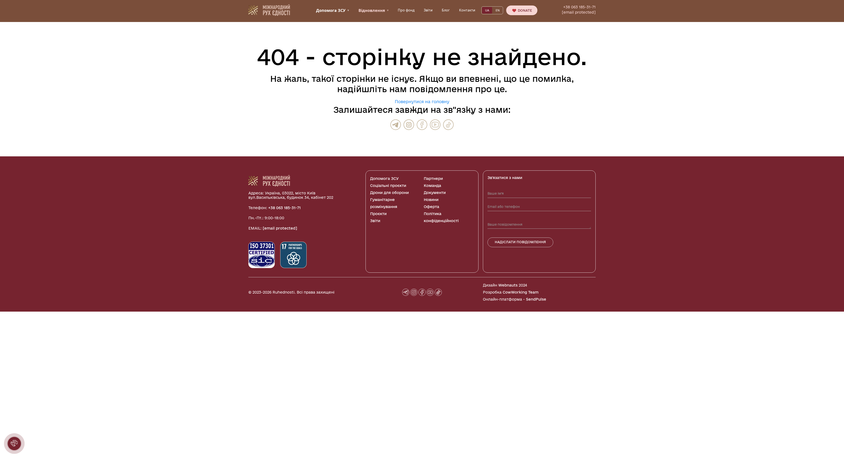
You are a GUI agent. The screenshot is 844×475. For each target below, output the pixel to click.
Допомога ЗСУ (332, 10)
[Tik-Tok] (448, 124)
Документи (435, 192)
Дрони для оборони (389, 192)
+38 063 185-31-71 (579, 7)
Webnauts (508, 285)
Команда (432, 185)
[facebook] (422, 124)
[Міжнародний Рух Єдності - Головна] (269, 9)
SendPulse (536, 299)
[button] (14, 443)
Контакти (467, 10)
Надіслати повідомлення (520, 242)
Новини (431, 199)
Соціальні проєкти (388, 185)
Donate (524, 10)
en (498, 10)
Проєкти (378, 214)
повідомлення (441, 89)
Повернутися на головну (422, 101)
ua (487, 10)
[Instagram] (409, 124)
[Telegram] (395, 124)
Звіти (428, 10)
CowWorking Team (520, 292)
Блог (446, 10)
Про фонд (406, 10)
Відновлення (373, 10)
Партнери (433, 178)
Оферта (431, 207)
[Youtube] (435, 124)
